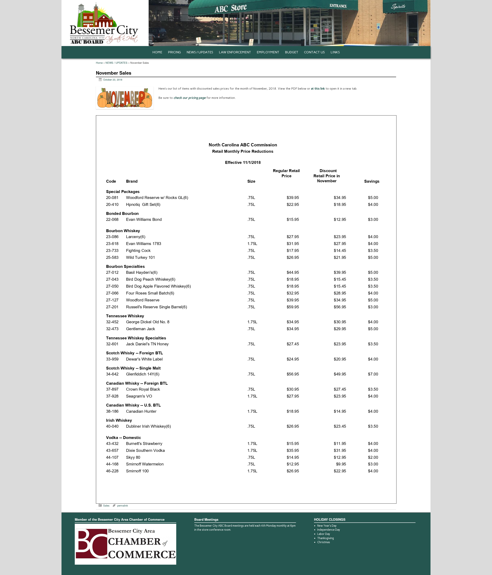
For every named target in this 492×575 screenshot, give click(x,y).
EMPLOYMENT (268, 52)
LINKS (335, 52)
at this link (318, 88)
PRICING (174, 52)
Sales (106, 505)
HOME (157, 52)
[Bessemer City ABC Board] (246, 23)
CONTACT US (314, 52)
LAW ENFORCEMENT (235, 52)
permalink (122, 505)
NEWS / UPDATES (200, 52)
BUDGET (291, 52)
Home (99, 62)
